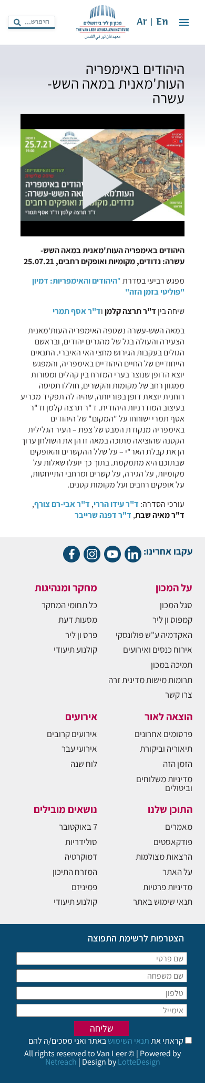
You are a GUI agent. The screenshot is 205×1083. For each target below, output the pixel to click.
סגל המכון (176, 605)
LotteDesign (139, 1061)
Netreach (61, 1061)
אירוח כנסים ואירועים (157, 649)
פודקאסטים (172, 842)
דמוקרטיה (81, 856)
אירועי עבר (79, 748)
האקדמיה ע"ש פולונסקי (154, 635)
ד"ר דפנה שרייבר (103, 515)
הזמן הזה (177, 764)
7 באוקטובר (78, 826)
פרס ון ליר (81, 635)
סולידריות (81, 842)
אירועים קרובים (72, 734)
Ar (142, 22)
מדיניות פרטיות (167, 887)
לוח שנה (83, 764)
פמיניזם (84, 887)
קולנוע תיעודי (75, 649)
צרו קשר (178, 694)
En (162, 22)
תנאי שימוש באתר (162, 901)
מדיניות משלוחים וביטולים (164, 783)
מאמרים (178, 826)
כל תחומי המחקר (69, 605)
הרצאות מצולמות (164, 856)
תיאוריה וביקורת (166, 748)
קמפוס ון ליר (172, 619)
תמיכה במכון (171, 664)
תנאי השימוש (127, 1040)
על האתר (177, 872)
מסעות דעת (77, 619)
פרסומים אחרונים (163, 734)
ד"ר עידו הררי (116, 504)
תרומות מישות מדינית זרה (150, 680)
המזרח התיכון (75, 872)
